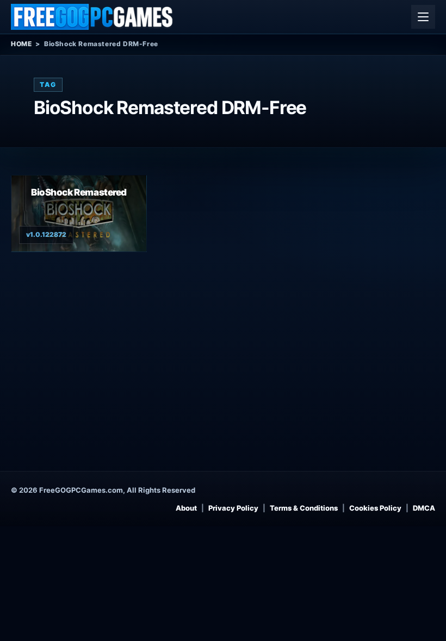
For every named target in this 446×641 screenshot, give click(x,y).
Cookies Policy (375, 508)
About (186, 508)
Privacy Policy (233, 508)
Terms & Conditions (304, 508)
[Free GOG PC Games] (92, 17)
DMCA (424, 508)
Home (21, 44)
